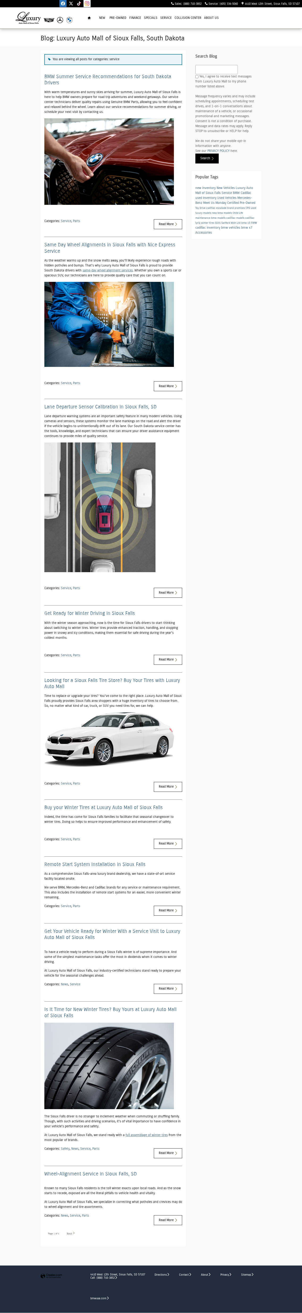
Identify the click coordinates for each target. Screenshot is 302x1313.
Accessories (203, 232)
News (64, 984)
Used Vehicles (227, 198)
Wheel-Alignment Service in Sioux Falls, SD (90, 1173)
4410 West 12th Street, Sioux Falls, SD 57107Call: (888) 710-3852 (117, 1276)
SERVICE (166, 18)
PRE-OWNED (117, 18)
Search (205, 158)
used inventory (206, 198)
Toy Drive (200, 208)
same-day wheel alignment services (108, 270)
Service (66, 221)
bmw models (218, 218)
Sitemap (246, 1274)
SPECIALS (150, 18)
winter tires (208, 223)
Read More (166, 224)
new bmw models (222, 213)
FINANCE (135, 18)
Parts (76, 221)
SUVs (218, 223)
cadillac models (235, 218)
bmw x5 (246, 223)
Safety (65, 1148)
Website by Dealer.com (51, 1276)
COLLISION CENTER (188, 18)
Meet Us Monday (215, 203)
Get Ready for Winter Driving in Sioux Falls (89, 613)
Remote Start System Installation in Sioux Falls (95, 864)
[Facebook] (63, 3)
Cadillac (246, 193)
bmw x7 (246, 227)
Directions (161, 1274)
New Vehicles (226, 188)
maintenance (203, 218)
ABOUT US (211, 18)
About (204, 1274)
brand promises (236, 208)
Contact (184, 1274)
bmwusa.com (98, 1298)
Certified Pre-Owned (241, 203)
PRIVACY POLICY (218, 151)
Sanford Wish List (231, 223)
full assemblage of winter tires (147, 1135)
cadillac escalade (216, 208)
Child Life (238, 213)
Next (69, 1234)
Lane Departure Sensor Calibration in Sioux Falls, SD (100, 406)
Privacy (224, 1274)
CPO (248, 208)
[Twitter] (71, 3)
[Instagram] (87, 3)
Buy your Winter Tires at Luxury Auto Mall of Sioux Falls (103, 807)
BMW (237, 193)
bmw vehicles (231, 227)
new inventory (206, 188)
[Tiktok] (79, 3)
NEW (102, 18)
